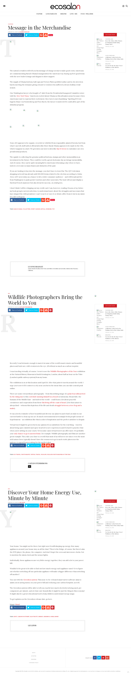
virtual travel (35, 454)
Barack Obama (17, 209)
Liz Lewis (22, 502)
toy (53, 209)
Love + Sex (73, 14)
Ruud (17, 604)
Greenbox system (30, 580)
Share (17, 35)
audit (15, 616)
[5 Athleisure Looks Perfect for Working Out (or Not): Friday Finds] (101, 58)
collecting (26, 209)
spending (49, 209)
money (56, 616)
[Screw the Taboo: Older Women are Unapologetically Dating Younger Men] (101, 46)
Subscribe (33, 659)
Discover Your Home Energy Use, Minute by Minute (44, 495)
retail (43, 209)
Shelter (63, 14)
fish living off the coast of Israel (54, 403)
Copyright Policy (33, 662)
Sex (112, 39)
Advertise (33, 656)
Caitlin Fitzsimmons (25, 307)
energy (40, 616)
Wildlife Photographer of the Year (63, 371)
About (33, 652)
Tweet (33, 35)
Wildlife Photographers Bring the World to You (45, 300)
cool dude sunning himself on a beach (43, 397)
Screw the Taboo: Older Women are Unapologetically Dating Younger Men (113, 42)
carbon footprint (23, 616)
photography (25, 454)
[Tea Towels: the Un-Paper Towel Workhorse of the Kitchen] (101, 66)
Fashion (37, 209)
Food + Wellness (87, 14)
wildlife (44, 454)
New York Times (22, 96)
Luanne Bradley (24, 32)
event (33, 209)
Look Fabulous (51, 14)
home (52, 616)
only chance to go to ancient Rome (27, 434)
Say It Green (61, 149)
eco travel (17, 454)
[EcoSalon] (16, 6)
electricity (34, 616)
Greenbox (47, 616)
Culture (39, 14)
